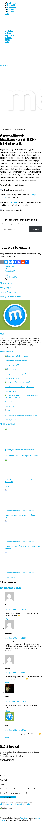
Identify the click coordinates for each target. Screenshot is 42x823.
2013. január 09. (15, 701)
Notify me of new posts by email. (15, 793)
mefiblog (11, 3)
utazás (10, 12)
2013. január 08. (15, 609)
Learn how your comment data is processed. (23, 802)
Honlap (2, 784)
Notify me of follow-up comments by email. (19, 789)
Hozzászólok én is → (12, 587)
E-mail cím (4, 780)
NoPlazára (14, 202)
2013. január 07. (11, 277)
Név (2, 776)
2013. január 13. (15, 730)
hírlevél (11, 5)
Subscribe (35, 229)
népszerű (11, 7)
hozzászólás (7, 760)
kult (7, 14)
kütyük (10, 9)
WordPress (24, 818)
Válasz (7, 619)
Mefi (6, 275)
